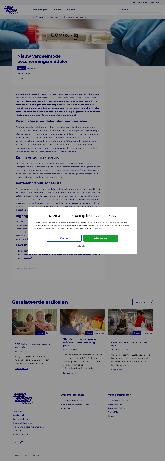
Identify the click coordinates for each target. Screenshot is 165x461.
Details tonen (82, 246)
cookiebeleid (97, 228)
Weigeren (64, 238)
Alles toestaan (100, 238)
